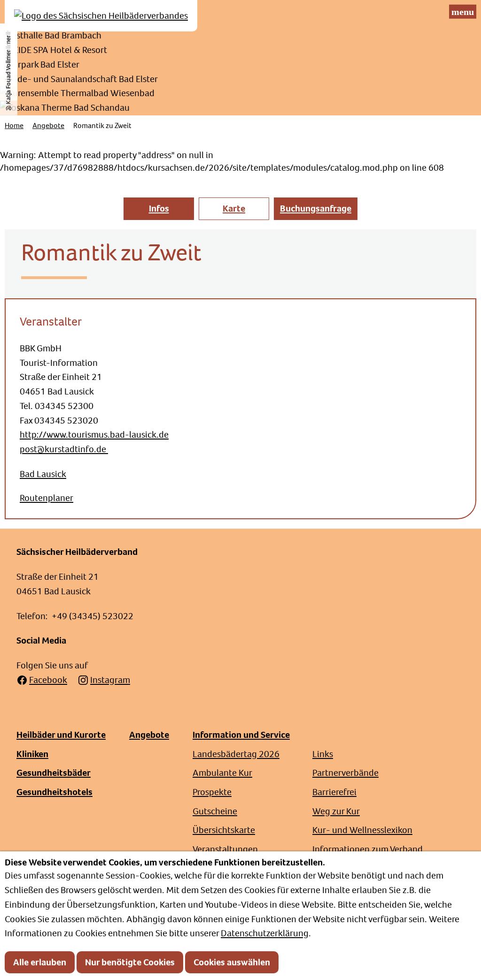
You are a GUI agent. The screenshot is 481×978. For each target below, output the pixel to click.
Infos (159, 208)
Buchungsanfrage (315, 208)
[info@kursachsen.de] (439, 12)
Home (14, 125)
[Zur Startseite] (101, 15)
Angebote (48, 125)
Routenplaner (46, 498)
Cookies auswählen (232, 962)
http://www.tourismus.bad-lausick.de (94, 434)
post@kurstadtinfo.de (64, 449)
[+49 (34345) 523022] (423, 12)
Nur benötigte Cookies (130, 962)
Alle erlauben (39, 962)
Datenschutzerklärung (265, 933)
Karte (234, 208)
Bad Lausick (43, 474)
